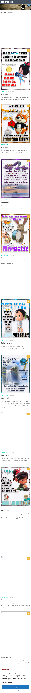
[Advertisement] (15, 32)
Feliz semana (6, 600)
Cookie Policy (8, 690)
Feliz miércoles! (7, 258)
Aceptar (15, 687)
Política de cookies (21, 690)
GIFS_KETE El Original (8, 2)
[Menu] (29, 2)
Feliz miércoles (6, 343)
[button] (28, 670)
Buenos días (4, 91)
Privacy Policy (14, 690)
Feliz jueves (5, 94)
